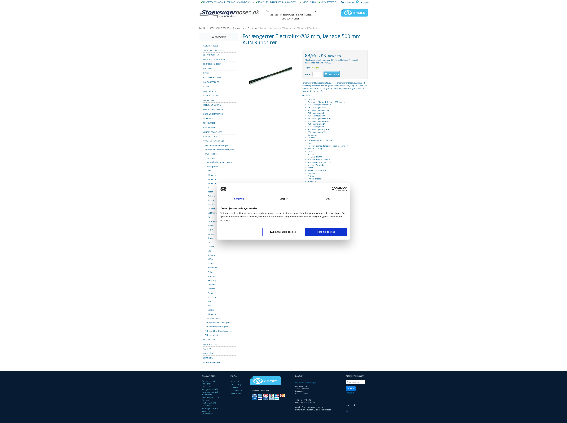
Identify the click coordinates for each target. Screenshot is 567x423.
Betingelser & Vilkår (210, 389)
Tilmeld (350, 388)
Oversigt (205, 400)
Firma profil (206, 384)
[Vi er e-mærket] (354, 12)
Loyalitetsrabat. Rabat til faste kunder (211, 393)
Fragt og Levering (209, 403)
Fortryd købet (207, 413)
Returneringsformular (211, 397)
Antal (308, 74)
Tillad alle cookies (326, 232)
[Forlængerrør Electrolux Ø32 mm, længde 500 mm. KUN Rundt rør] (270, 77)
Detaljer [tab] (284, 198)
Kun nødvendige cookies (283, 232)
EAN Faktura (207, 405)
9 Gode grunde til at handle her (210, 409)
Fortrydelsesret (208, 381)
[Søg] (316, 11)
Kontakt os (206, 386)
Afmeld (350, 393)
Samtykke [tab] (239, 198)
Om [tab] (328, 198)
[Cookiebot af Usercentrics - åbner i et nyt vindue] (334, 189)
